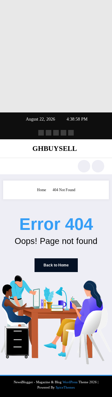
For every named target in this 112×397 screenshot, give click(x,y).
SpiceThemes (65, 387)
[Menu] (10, 166)
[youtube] (71, 133)
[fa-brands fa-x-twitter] (48, 133)
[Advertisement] (56, 56)
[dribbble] (56, 133)
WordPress (70, 382)
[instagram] (63, 133)
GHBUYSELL (54, 148)
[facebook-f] (41, 133)
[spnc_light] (98, 166)
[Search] (84, 166)
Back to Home (56, 265)
